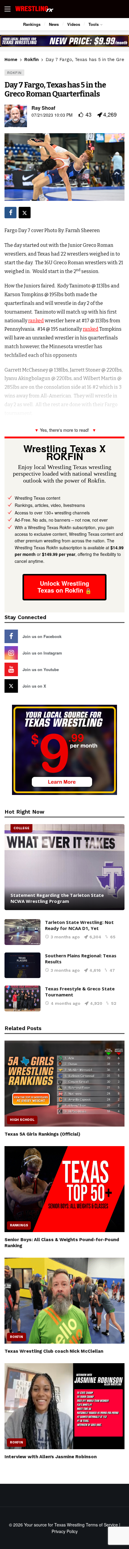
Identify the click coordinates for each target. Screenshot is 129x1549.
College (21, 828)
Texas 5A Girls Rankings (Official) (42, 1134)
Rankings (19, 1225)
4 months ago (65, 1003)
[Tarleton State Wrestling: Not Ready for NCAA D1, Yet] (22, 932)
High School (22, 1120)
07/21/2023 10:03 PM (52, 115)
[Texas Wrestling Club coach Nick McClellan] (64, 1301)
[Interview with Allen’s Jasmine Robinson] (64, 1406)
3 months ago (65, 936)
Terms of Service (102, 1525)
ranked (36, 321)
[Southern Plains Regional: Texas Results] (22, 965)
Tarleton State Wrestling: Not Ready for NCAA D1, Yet (79, 925)
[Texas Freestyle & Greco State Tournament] (22, 998)
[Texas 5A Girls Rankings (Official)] (64, 1084)
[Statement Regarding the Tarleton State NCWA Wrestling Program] (64, 867)
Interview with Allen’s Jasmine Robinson (50, 1456)
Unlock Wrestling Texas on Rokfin (63, 586)
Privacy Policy (65, 1531)
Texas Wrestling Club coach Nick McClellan (53, 1351)
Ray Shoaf (43, 107)
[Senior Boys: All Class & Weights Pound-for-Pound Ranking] (64, 1189)
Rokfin (14, 72)
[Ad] (64, 41)
